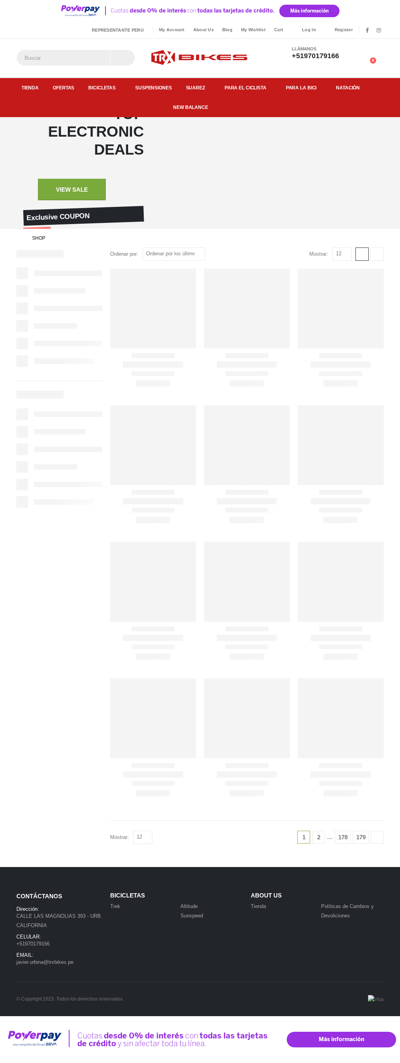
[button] (362, 254)
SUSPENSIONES (153, 88)
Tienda (258, 906)
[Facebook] (367, 30)
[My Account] (360, 53)
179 (361, 837)
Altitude (189, 906)
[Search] (123, 58)
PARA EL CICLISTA (245, 88)
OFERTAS (63, 88)
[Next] (377, 837)
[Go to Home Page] (18, 238)
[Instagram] (378, 30)
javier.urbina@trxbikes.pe (44, 962)
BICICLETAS (102, 88)
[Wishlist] (377, 53)
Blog (227, 29)
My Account (172, 29)
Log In (309, 29)
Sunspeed (191, 916)
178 (343, 837)
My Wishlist (253, 29)
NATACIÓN (348, 88)
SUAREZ (195, 88)
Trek (115, 906)
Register (344, 29)
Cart (278, 29)
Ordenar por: (124, 254)
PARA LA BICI (301, 88)
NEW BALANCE (190, 107)
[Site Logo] (200, 58)
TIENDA (30, 88)
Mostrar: (318, 254)
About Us (203, 29)
